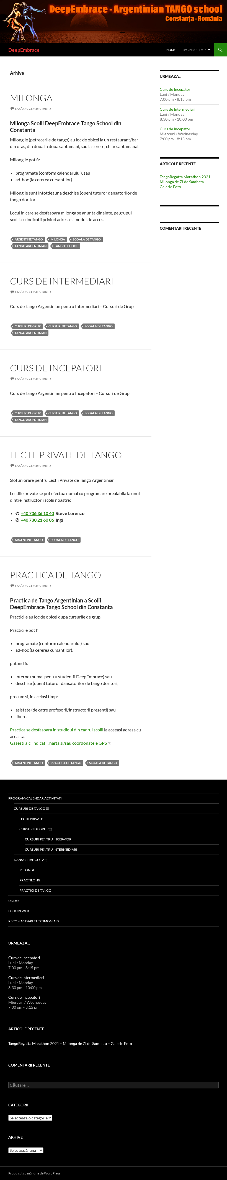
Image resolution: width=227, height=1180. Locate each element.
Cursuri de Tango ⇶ (31, 808)
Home (171, 49)
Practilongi (30, 880)
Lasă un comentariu (33, 109)
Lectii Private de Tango (66, 454)
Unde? (13, 901)
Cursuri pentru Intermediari (51, 849)
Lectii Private (31, 819)
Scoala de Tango (87, 239)
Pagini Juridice (194, 49)
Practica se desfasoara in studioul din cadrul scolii (56, 729)
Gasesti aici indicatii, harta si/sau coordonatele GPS (58, 743)
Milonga (31, 97)
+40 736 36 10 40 (37, 513)
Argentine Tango (29, 239)
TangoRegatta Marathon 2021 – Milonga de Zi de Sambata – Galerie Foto (186, 181)
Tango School (66, 246)
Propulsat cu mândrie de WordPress (34, 1173)
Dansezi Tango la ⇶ (31, 860)
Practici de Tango (35, 890)
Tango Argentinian (31, 246)
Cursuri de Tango (62, 326)
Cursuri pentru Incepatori (49, 839)
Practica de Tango (55, 575)
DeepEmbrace (24, 50)
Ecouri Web (18, 911)
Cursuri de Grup (28, 326)
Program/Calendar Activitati (35, 798)
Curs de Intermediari (62, 281)
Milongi (26, 870)
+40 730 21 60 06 (37, 519)
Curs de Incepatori (56, 368)
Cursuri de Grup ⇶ (35, 829)
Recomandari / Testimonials (33, 921)
